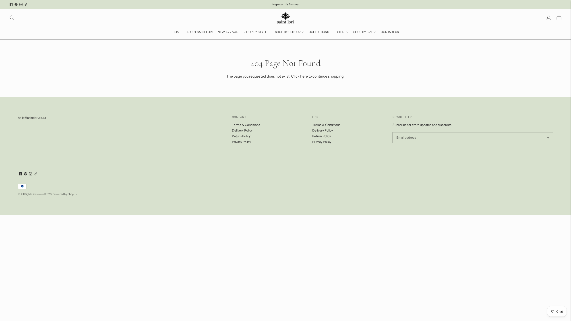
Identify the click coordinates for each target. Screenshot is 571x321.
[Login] (548, 18)
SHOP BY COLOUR (288, 32)
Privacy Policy (241, 142)
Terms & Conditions (246, 125)
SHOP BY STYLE (255, 32)
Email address (405, 132)
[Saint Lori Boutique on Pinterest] (16, 4)
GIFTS (341, 32)
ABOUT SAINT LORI (199, 32)
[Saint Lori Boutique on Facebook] (11, 4)
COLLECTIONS (319, 32)
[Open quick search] (12, 18)
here (304, 76)
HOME (176, 32)
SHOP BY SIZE (363, 32)
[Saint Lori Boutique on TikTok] (25, 4)
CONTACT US (390, 32)
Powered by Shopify (65, 194)
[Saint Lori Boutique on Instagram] (21, 4)
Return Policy (241, 136)
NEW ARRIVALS (228, 32)
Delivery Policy (242, 130)
